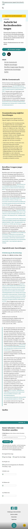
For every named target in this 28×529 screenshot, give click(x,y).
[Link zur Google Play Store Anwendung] (19, 457)
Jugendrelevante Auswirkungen (12, 69)
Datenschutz (14, 517)
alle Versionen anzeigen (14, 49)
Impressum (14, 519)
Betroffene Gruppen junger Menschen (14, 67)
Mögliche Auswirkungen (10, 64)
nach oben (20, 422)
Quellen (6, 72)
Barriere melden (14, 514)
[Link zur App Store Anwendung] (6, 457)
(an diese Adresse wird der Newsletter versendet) (13, 434)
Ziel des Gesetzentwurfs (10, 62)
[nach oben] (24, 525)
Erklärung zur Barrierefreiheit (14, 511)
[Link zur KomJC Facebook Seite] (12, 508)
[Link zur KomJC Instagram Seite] (15, 508)
